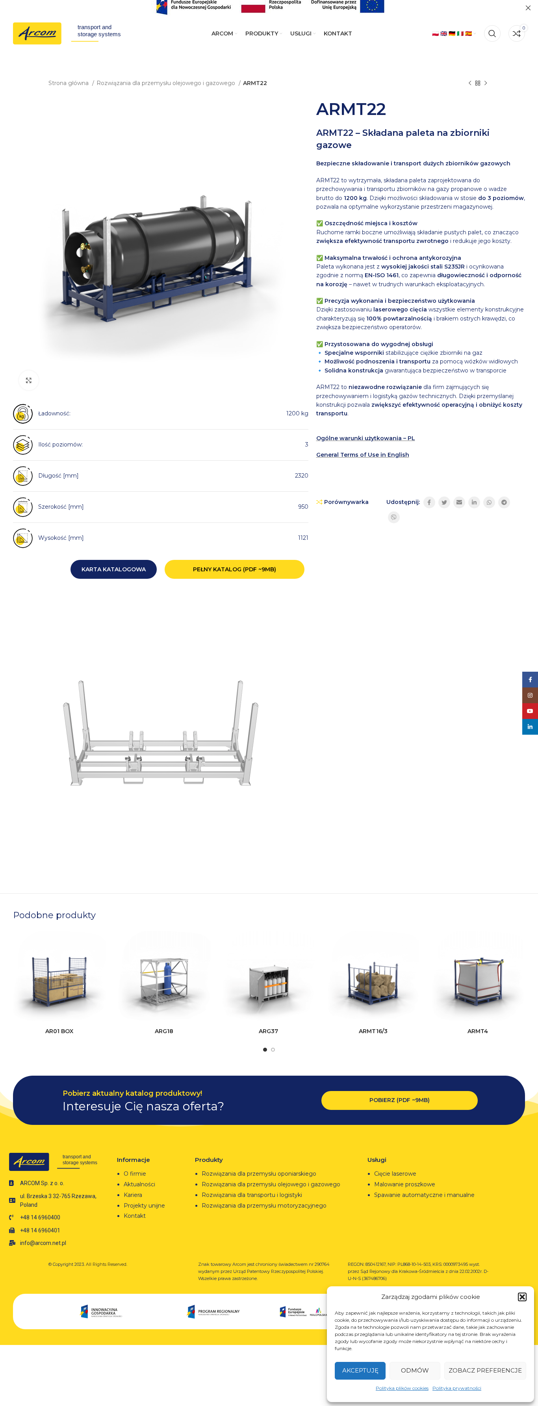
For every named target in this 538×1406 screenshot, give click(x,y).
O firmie (135, 1173)
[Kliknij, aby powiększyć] (29, 380)
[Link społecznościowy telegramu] (504, 502)
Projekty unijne (145, 1205)
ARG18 (164, 1031)
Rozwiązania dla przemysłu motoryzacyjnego (264, 1205)
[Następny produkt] (486, 83)
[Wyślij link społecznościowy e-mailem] (459, 502)
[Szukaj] (492, 33)
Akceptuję (360, 1370)
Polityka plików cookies (402, 1388)
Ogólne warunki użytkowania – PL (365, 438)
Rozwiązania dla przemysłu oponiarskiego (259, 1173)
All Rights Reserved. (106, 1264)
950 (303, 506)
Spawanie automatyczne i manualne (424, 1195)
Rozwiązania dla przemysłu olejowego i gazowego (166, 83)
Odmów (415, 1370)
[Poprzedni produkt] (470, 83)
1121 (303, 537)
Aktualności (139, 1184)
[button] (522, 1297)
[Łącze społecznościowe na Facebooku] (429, 502)
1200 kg (297, 413)
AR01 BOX (59, 1031)
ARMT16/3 (373, 1031)
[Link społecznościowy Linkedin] (474, 502)
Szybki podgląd (100, 961)
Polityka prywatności (456, 1388)
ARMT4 (478, 1031)
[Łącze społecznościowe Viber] (394, 517)
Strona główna (69, 83)
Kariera (133, 1195)
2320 (301, 475)
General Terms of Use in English (362, 454)
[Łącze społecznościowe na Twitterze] (444, 502)
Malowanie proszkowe (404, 1184)
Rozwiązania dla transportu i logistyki (252, 1195)
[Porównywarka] (100, 943)
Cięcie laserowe (396, 1173)
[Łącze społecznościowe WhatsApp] (489, 502)
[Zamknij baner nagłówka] (528, 8)
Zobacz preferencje (485, 1370)
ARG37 (268, 1031)
